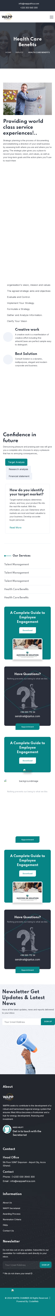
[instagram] (35, 1311)
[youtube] (43, 1311)
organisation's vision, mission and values (28, 285)
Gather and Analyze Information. (24, 315)
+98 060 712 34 (27, 712)
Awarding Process (11, 1214)
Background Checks (29, 189)
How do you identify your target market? (27, 492)
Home (8, 52)
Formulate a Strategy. (18, 309)
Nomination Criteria (12, 1219)
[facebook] (12, 1311)
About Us (7, 1202)
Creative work (27, 329)
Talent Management (16, 564)
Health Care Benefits (16, 589)
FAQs (5, 1225)
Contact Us (8, 1230)
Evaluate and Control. (18, 297)
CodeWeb (33, 1301)
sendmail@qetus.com (27, 716)
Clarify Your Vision (17, 321)
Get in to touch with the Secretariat (27, 1133)
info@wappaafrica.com (22, 1181)
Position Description (29, 224)
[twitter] (20, 1311)
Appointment (27, 727)
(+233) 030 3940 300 (23, 1176)
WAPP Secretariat (11, 1208)
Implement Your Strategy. (20, 303)
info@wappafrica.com (28, 3)
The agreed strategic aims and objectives (28, 291)
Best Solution (26, 354)
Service (19, 52)
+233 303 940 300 (29, 7)
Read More (16, 527)
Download (27, 630)
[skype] (27, 1311)
